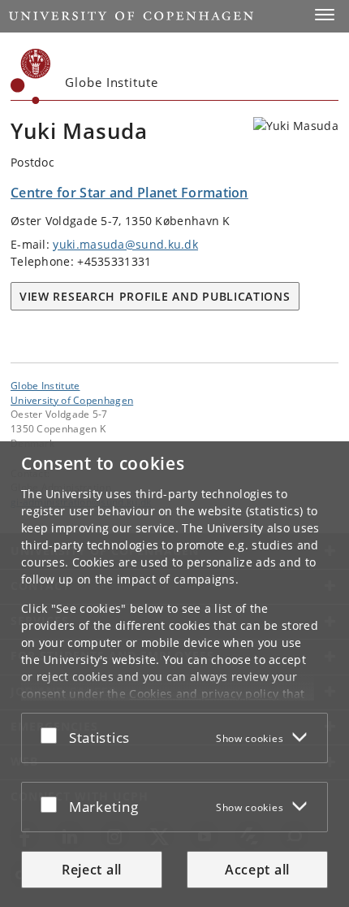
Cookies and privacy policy (203, 693)
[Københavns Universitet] (31, 76)
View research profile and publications (155, 296)
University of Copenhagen (72, 399)
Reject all (92, 870)
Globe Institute (45, 385)
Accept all (257, 870)
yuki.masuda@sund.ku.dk (125, 244)
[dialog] (174, 674)
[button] (324, 14)
